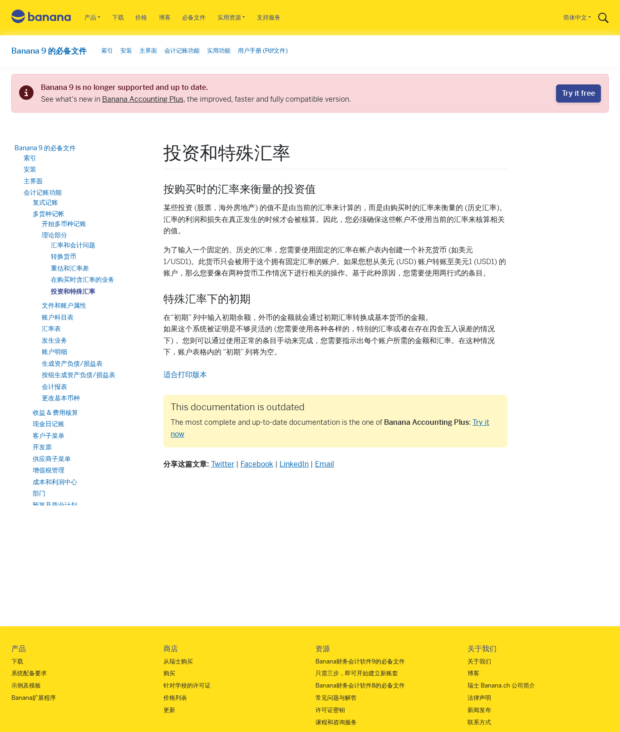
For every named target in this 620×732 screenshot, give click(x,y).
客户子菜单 (48, 436)
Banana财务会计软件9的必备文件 (360, 661)
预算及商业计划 (55, 505)
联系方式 (479, 722)
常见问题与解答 (336, 698)
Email (324, 464)
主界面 (148, 50)
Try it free (578, 93)
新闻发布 (479, 710)
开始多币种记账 (64, 224)
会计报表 (54, 387)
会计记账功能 (182, 50)
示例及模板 (26, 685)
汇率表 (51, 328)
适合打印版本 (185, 374)
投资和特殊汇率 (73, 291)
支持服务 (268, 17)
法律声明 (479, 698)
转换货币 (63, 256)
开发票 (42, 447)
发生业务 (54, 340)
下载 (118, 17)
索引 (107, 50)
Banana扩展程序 (33, 698)
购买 (169, 673)
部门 (39, 493)
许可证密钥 (330, 710)
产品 (90, 17)
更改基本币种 (61, 398)
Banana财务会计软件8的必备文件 (360, 685)
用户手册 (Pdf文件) (263, 50)
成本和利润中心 (55, 482)
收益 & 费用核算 (55, 412)
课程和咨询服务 (336, 722)
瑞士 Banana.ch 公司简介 (501, 685)
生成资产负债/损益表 (72, 363)
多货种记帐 (48, 214)
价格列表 (175, 698)
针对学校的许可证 (187, 685)
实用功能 (219, 50)
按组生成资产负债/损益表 (78, 375)
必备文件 (194, 17)
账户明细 (54, 352)
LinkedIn (294, 464)
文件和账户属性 (64, 305)
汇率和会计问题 (73, 245)
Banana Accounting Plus (142, 99)
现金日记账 (48, 424)
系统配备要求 (29, 673)
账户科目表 (58, 317)
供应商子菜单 (52, 459)
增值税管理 (48, 470)
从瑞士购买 (178, 661)
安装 (126, 50)
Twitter (222, 464)
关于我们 (479, 661)
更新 (169, 710)
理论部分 (54, 235)
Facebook (257, 464)
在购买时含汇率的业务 (82, 279)
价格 (141, 17)
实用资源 (229, 17)
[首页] (41, 18)
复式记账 (45, 202)
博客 (165, 17)
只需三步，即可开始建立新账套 (356, 673)
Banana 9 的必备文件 (49, 51)
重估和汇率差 (70, 268)
